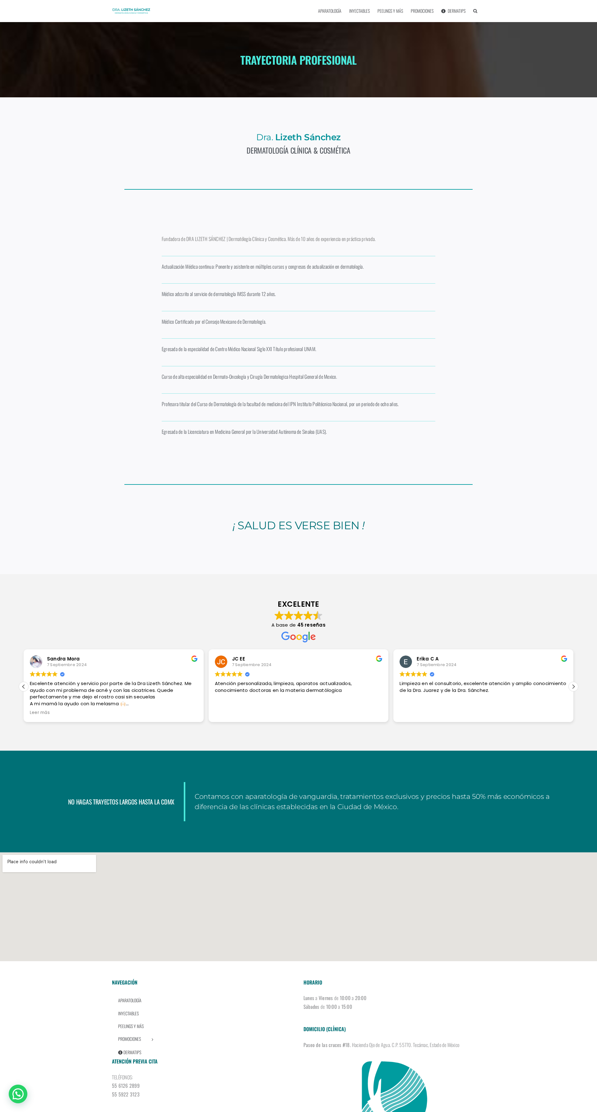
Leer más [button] (40, 713)
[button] (475, 11)
